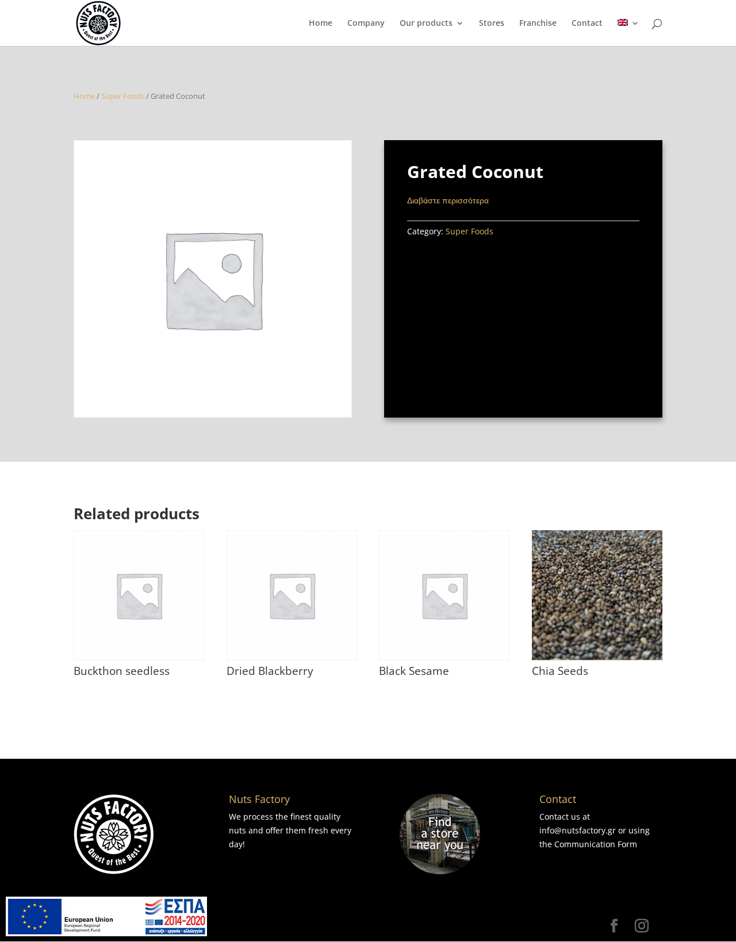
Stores (491, 23)
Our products (426, 23)
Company (366, 23)
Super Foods (122, 96)
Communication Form (595, 844)
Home (320, 23)
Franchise (538, 23)
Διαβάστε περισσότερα (448, 200)
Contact (587, 23)
